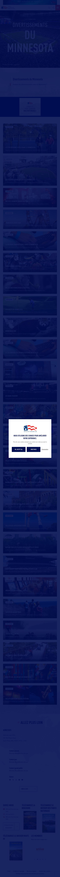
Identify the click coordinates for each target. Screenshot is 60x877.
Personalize (45, 449)
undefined (33, 449)
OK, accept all (19, 449)
